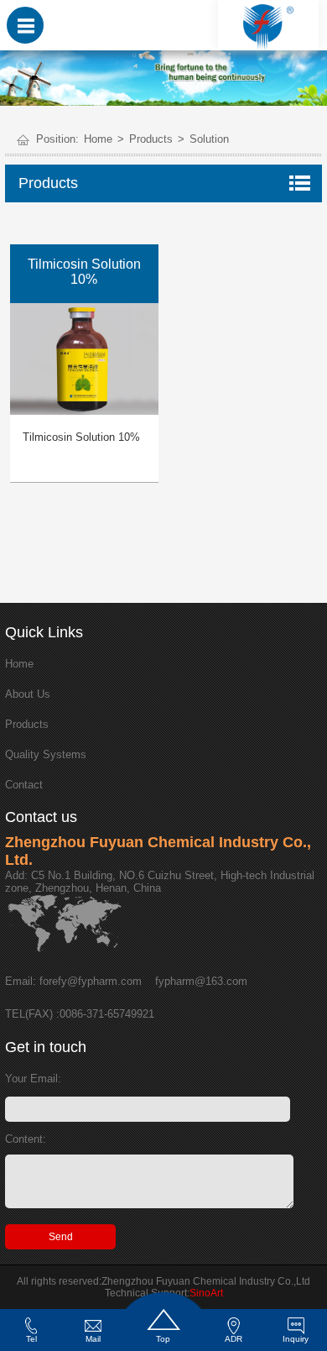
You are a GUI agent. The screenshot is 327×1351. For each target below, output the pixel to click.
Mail (93, 1338)
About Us (27, 694)
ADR (233, 1338)
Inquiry (296, 1338)
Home (98, 139)
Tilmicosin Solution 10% (81, 437)
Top (163, 1338)
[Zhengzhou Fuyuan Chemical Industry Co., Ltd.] (268, 26)
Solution (209, 139)
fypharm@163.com (201, 981)
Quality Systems (45, 754)
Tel (31, 1338)
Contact (24, 784)
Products (151, 139)
